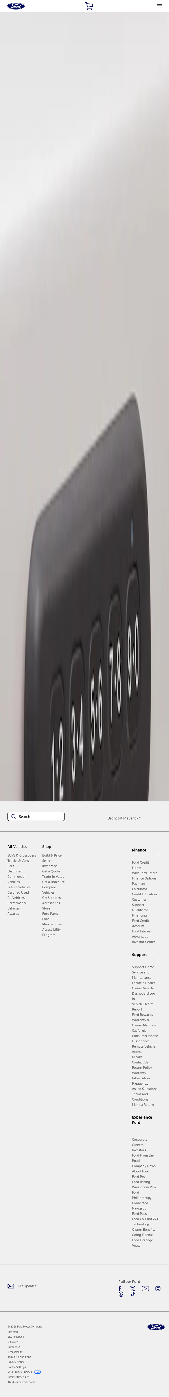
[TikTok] (132, 1294)
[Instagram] (158, 1288)
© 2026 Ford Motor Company (25, 1326)
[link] (13, 1331)
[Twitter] (132, 1288)
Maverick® (132, 818)
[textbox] (36, 816)
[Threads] (121, 1294)
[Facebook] (121, 1288)
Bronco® (115, 818)
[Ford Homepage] (156, 1327)
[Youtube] (145, 1288)
